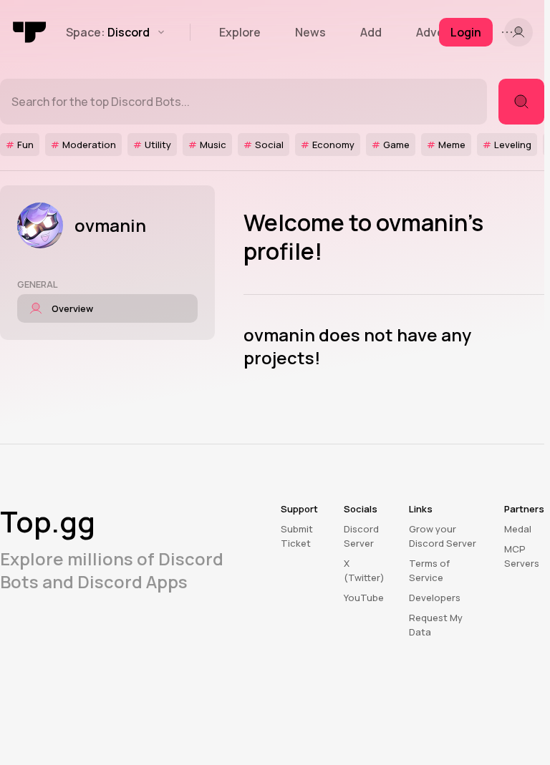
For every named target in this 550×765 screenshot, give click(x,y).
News (310, 32)
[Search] (521, 102)
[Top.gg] (30, 32)
